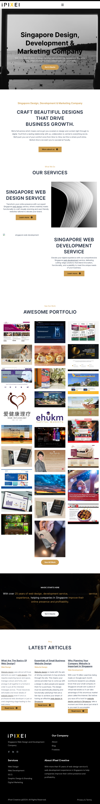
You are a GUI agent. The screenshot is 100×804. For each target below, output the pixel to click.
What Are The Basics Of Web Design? (14, 662)
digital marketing (78, 593)
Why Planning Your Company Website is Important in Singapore (80, 663)
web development (71, 260)
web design (17, 206)
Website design (7, 672)
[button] (62, 5)
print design (22, 675)
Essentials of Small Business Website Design (50, 662)
